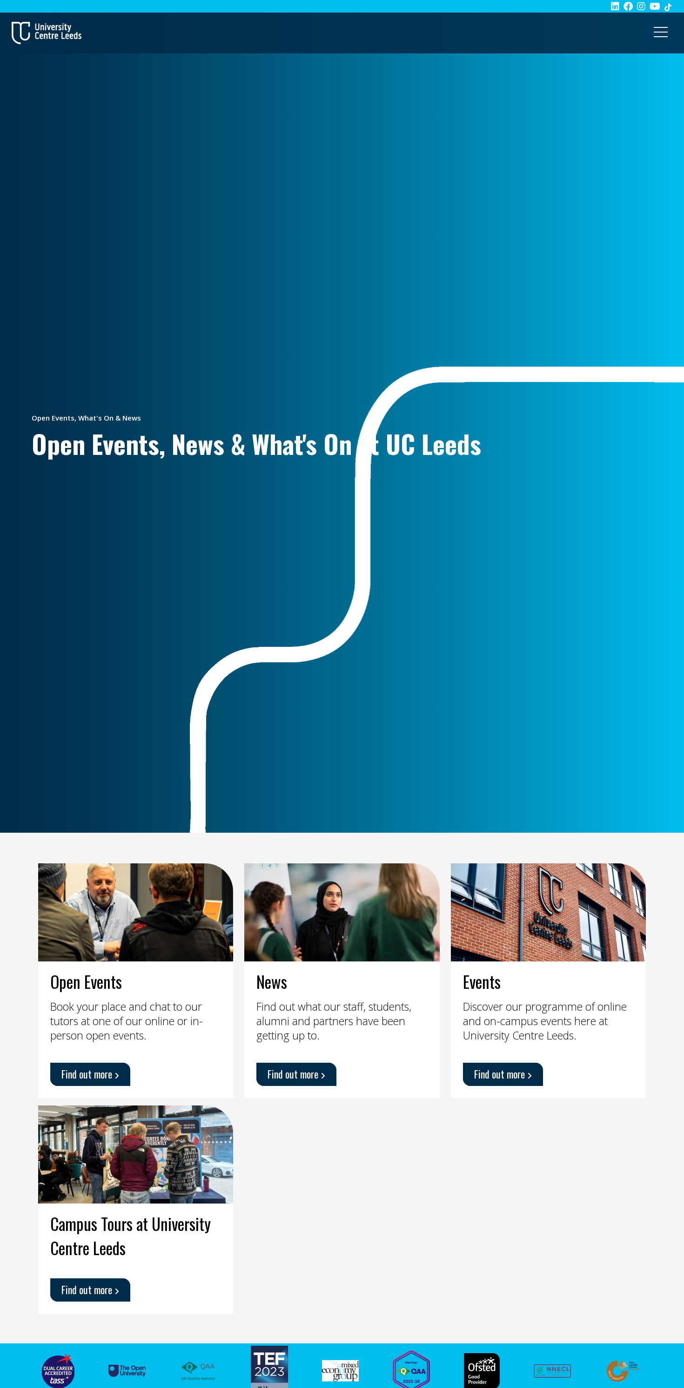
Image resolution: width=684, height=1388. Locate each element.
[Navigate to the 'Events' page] (548, 911)
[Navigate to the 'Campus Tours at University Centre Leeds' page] (135, 1153)
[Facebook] (628, 6)
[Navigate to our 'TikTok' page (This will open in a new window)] (667, 6)
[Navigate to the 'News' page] (341, 911)
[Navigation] (661, 33)
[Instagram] (641, 6)
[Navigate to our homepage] (46, 33)
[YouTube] (655, 6)
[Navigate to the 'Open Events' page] (135, 911)
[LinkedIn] (615, 6)
